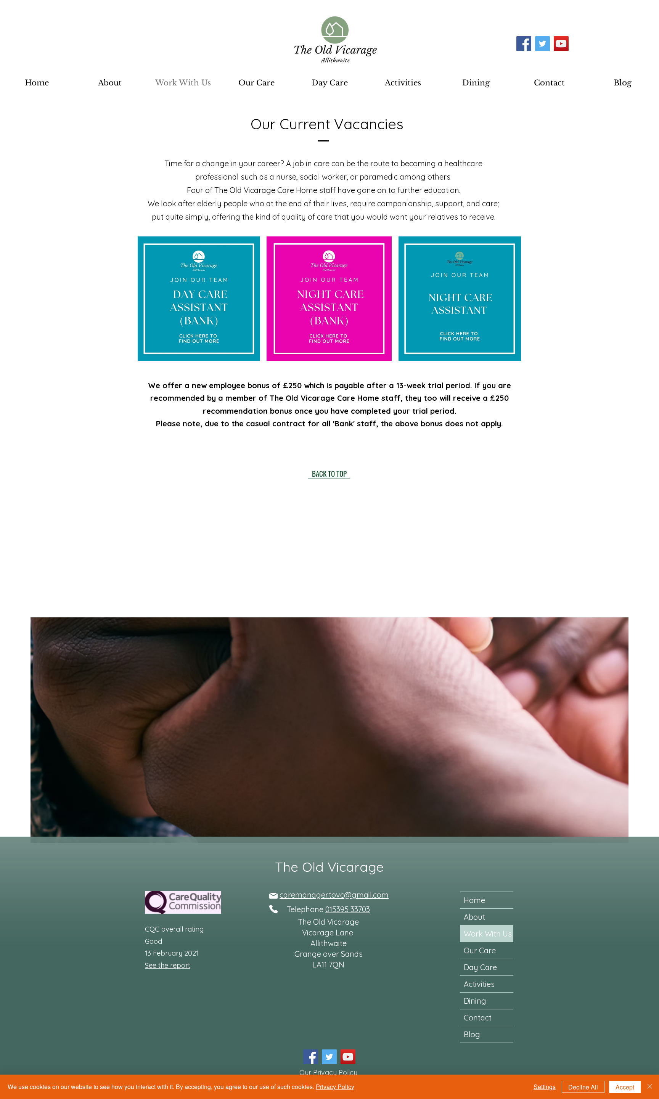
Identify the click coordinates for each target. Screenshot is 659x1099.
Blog (472, 1034)
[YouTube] (561, 43)
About (474, 917)
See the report (167, 965)
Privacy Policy (335, 1086)
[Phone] (273, 909)
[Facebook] (523, 43)
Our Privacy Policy (328, 1072)
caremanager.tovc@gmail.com (334, 895)
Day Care (480, 967)
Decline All (583, 1087)
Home (474, 900)
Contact (478, 1017)
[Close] (649, 1087)
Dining (475, 1001)
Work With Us (488, 933)
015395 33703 (347, 909)
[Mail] (273, 895)
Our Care (480, 950)
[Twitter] (542, 43)
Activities (479, 984)
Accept (625, 1087)
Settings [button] (545, 1086)
